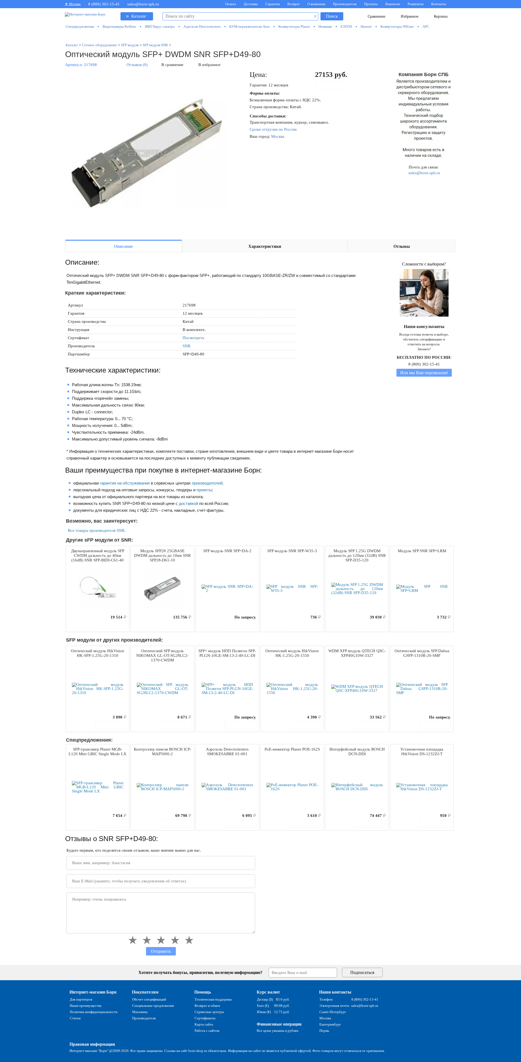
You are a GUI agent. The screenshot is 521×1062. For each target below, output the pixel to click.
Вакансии (392, 4)
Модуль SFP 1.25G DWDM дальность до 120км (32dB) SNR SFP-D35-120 (357, 555)
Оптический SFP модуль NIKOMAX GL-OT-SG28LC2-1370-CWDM (162, 655)
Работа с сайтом (207, 1031)
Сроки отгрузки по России (273, 129)
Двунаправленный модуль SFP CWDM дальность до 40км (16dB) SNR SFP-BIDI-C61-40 (97, 555)
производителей (207, 483)
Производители (345, 4)
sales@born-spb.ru (143, 4)
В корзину (335, 85)
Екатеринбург (330, 1024)
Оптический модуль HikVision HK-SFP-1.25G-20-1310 (97, 653)
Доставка (251, 4)
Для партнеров (81, 999)
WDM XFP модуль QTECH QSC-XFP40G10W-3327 (357, 653)
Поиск (332, 16)
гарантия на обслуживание (125, 483)
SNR (186, 346)
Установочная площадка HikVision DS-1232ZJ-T (421, 751)
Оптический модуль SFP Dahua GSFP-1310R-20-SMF (422, 653)
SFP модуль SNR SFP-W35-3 (292, 551)
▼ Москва (73, 4)
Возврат (293, 4)
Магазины (140, 1012)
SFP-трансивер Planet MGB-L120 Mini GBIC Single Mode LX (97, 751)
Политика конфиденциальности (93, 1012)
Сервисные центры (209, 1012)
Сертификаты (205, 1018)
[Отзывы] (79, 617)
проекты (204, 490)
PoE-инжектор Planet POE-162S (292, 749)
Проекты (371, 4)
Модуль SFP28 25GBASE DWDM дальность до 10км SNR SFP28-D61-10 (162, 555)
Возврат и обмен (207, 1006)
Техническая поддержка (213, 999)
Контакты (438, 4)
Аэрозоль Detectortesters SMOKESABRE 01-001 (227, 751)
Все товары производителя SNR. (97, 530)
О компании (316, 4)
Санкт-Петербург (332, 1012)
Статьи (75, 1018)
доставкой (188, 503)
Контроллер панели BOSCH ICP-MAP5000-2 (162, 751)
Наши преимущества (85, 1006)
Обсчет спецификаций (149, 999)
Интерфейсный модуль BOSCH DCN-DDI (357, 751)
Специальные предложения (153, 1006)
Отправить (161, 951)
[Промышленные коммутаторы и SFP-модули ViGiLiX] (260, 36)
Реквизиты (416, 4)
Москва (277, 136)
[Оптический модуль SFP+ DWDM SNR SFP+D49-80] (146, 152)
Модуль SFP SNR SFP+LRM (422, 551)
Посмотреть (193, 338)
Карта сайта (204, 1024)
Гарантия (272, 4)
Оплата (230, 4)
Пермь (324, 1031)
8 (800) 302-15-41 (104, 4)
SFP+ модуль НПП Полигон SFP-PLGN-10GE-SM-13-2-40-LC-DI (227, 653)
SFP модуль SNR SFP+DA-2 (227, 551)
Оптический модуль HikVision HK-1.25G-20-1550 (292, 653)
